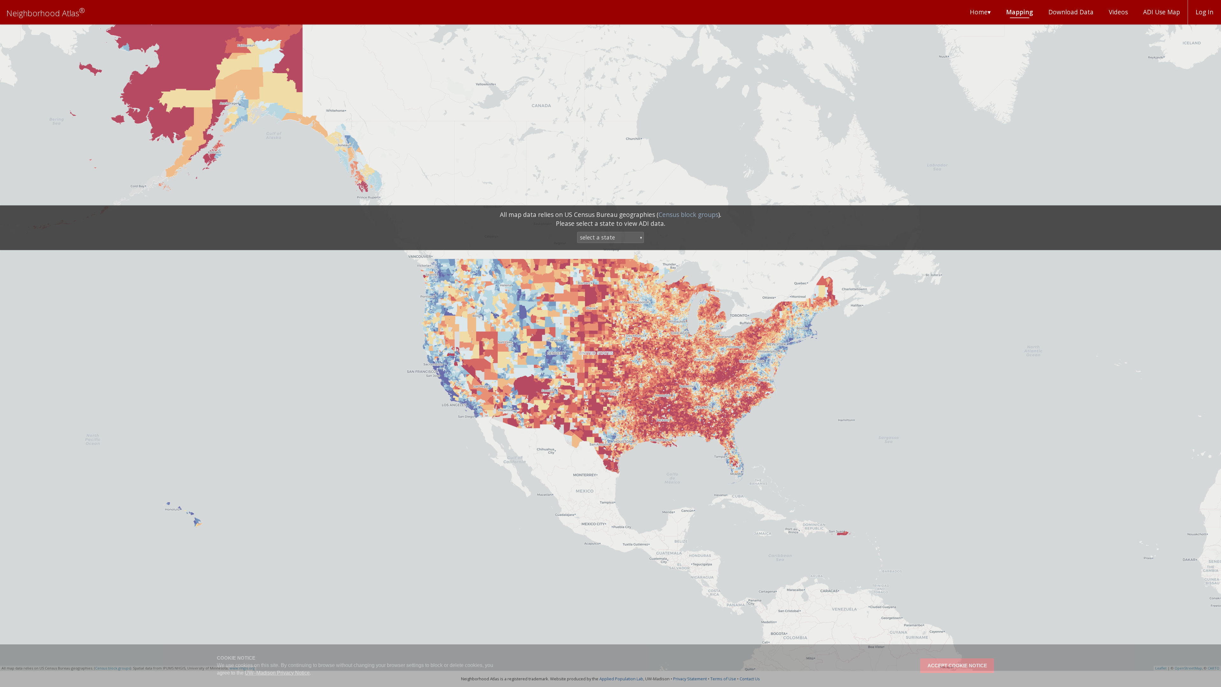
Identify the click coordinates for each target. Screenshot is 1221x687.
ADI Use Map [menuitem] (1161, 12)
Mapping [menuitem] (1019, 12)
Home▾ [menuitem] (980, 12)
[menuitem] (1071, 12)
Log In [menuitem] (1204, 12)
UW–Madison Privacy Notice (277, 673)
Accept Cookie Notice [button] (957, 665)
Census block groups (688, 214)
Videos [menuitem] (1118, 12)
